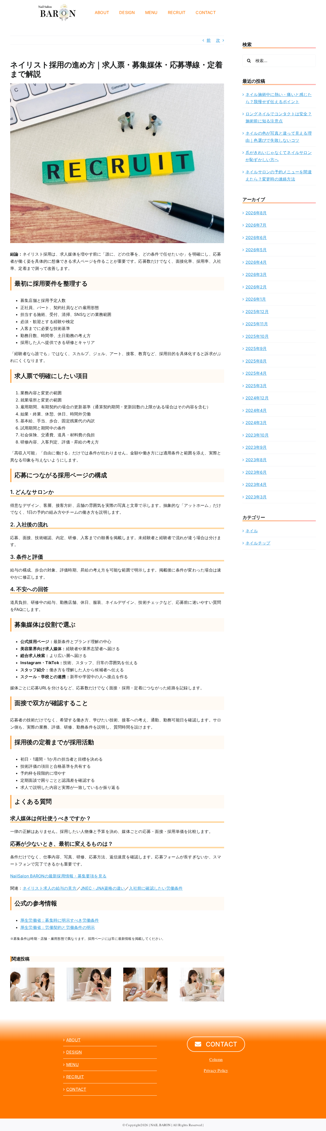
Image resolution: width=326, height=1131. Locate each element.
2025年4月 (256, 373)
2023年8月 (256, 459)
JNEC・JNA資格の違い (102, 888)
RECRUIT (75, 1076)
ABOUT (73, 1039)
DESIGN (74, 1052)
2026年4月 (256, 262)
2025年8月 (256, 361)
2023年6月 (256, 472)
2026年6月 (256, 237)
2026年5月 (256, 249)
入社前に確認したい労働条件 (156, 888)
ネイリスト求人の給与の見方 (49, 888)
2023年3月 (256, 496)
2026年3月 (256, 274)
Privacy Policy (216, 1070)
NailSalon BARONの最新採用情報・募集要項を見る (58, 875)
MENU (72, 1064)
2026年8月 (256, 212)
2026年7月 (256, 225)
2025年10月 (257, 336)
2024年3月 (256, 422)
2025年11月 (257, 323)
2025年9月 (256, 348)
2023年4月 (256, 484)
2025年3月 (256, 385)
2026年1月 (256, 299)
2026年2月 (256, 286)
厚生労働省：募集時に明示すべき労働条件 (59, 920)
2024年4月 (256, 410)
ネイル (252, 530)
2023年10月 (257, 435)
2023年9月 (256, 447)
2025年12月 (257, 311)
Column (216, 1059)
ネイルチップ (258, 543)
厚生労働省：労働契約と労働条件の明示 (57, 927)
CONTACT (76, 1089)
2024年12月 (257, 397)
